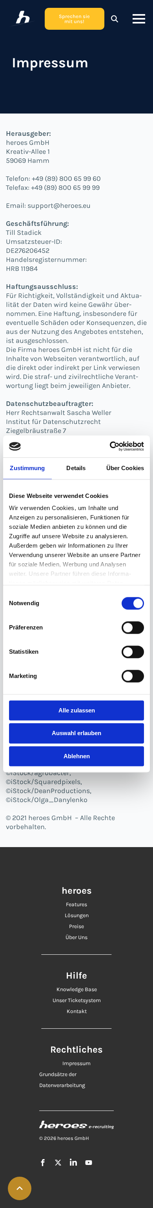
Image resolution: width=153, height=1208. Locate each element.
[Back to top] (19, 1188)
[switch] (133, 627)
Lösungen (77, 915)
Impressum (76, 1063)
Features (76, 904)
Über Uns (76, 937)
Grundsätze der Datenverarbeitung (62, 1080)
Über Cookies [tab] (125, 468)
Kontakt (77, 1011)
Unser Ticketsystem (77, 1000)
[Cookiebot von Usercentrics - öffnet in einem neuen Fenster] (110, 446)
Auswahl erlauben (76, 733)
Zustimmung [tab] (27, 468)
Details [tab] (76, 468)
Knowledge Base (76, 989)
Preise (76, 926)
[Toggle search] (114, 19)
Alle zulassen (76, 710)
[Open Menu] (139, 19)
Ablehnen (77, 756)
